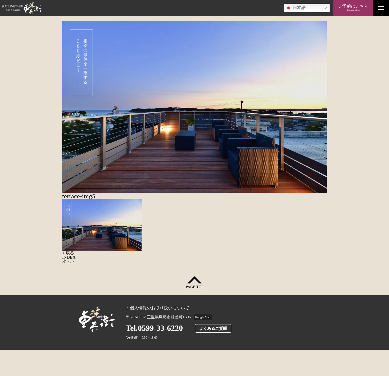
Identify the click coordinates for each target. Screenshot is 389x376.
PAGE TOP (194, 287)
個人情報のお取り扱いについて (159, 308)
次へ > (68, 261)
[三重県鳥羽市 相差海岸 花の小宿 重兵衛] (166, 8)
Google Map (202, 317)
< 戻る (68, 253)
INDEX (69, 257)
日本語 (299, 7)
